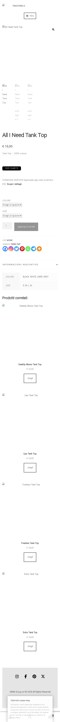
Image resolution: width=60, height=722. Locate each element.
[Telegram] (33, 248)
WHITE (33, 276)
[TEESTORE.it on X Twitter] (43, 677)
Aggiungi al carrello (26, 226)
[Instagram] (10, 248)
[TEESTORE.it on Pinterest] (34, 677)
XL (31, 285)
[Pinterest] (22, 248)
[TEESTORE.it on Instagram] (17, 677)
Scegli (30, 378)
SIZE (4, 211)
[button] (53, 29)
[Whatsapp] (27, 248)
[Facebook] (5, 248)
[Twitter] (16, 248)
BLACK (26, 276)
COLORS (6, 200)
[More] (39, 248)
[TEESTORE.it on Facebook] (26, 677)
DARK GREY (42, 276)
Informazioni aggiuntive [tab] (20, 264)
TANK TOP (15, 244)
